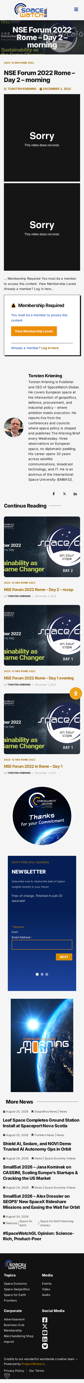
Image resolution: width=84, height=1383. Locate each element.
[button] (7, 1376)
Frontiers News (44, 1135)
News (63, 1111)
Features (11, 1223)
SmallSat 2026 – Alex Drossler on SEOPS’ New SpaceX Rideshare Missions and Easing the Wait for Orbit (41, 1202)
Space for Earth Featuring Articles (57, 1223)
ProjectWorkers (33, 1364)
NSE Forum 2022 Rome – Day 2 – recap (38, 589)
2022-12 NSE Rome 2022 (19, 62)
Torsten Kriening (19, 596)
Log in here (50, 348)
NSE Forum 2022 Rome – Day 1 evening (39, 678)
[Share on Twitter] (64, 493)
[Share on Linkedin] (75, 493)
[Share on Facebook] (54, 493)
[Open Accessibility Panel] (76, 693)
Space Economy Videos (60, 1158)
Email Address (22, 937)
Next (64, 957)
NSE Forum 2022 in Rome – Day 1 (33, 766)
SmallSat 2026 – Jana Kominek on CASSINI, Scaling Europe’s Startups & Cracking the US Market (40, 1172)
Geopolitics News (45, 1111)
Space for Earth (26, 1223)
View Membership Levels (34, 331)
